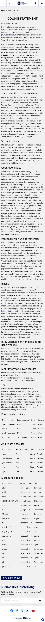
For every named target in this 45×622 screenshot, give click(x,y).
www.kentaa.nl (8, 35)
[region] (22, 429)
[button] (3, 3)
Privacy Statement (8, 311)
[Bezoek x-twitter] (27, 611)
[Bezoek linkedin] (22, 611)
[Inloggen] (35, 3)
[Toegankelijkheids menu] (42, 619)
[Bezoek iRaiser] (22, 618)
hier (9, 359)
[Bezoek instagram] (17, 611)
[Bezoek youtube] (33, 611)
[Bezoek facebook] (11, 611)
